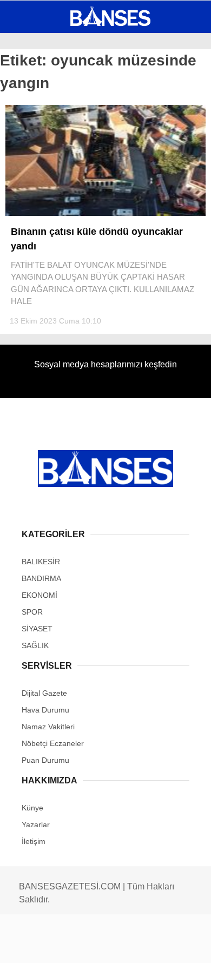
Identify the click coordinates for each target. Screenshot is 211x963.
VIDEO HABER (40, 177)
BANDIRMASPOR (45, 155)
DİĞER (27, 220)
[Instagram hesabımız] (101, 945)
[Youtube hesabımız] (134, 945)
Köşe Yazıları (43, 199)
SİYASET (31, 133)
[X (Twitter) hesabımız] (68, 945)
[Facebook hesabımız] (35, 945)
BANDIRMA (35, 111)
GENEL (28, 89)
